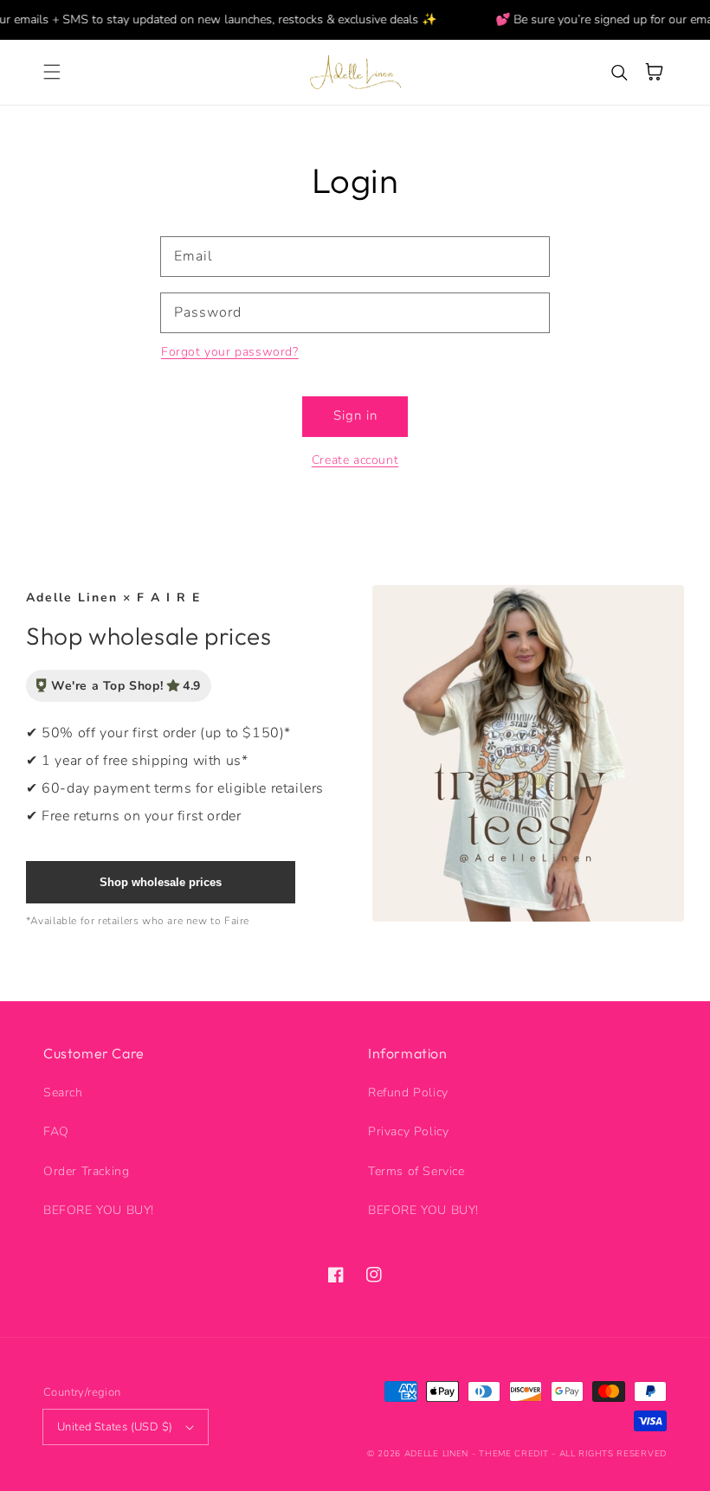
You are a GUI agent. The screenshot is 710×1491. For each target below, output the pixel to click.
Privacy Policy (408, 1131)
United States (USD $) (114, 1427)
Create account (355, 460)
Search (63, 1092)
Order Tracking (86, 1171)
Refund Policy (408, 1092)
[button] (52, 72)
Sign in (355, 415)
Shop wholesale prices (161, 882)
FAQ (56, 1131)
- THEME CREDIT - (515, 1454)
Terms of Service (416, 1171)
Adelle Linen (436, 1454)
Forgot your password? (230, 352)
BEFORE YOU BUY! (98, 1210)
